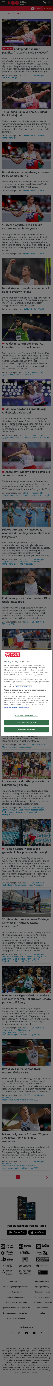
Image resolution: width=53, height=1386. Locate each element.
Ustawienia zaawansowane (26, 716)
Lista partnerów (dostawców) (16, 707)
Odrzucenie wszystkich (26, 722)
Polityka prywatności (23, 686)
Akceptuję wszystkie (26, 729)
